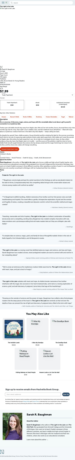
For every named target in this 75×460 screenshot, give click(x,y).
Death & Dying (27, 158)
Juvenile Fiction (5, 158)
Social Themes (16, 158)
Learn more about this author (37, 439)
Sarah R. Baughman (8, 69)
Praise (2, 170)
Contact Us (35, 456)
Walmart (71, 117)
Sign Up (66, 394)
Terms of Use (19, 456)
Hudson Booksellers (51, 117)
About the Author (6, 159)
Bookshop (39, 117)
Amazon (4, 117)
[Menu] (3, 2)
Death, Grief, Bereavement (42, 158)
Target (63, 117)
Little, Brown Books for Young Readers (12, 81)
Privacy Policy (27, 456)
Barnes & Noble (14, 117)
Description (4, 119)
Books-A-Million (27, 117)
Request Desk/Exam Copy (10, 149)
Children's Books (5, 154)
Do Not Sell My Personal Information (48, 456)
